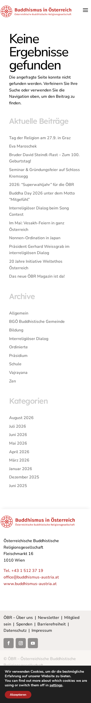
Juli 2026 (17, 426)
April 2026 (19, 452)
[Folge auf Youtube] (33, 643)
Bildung (16, 330)
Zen (12, 381)
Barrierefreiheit (51, 624)
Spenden (24, 624)
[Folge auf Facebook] (9, 643)
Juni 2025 (18, 486)
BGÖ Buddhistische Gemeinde (37, 321)
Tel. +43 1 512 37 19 (23, 570)
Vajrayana (18, 372)
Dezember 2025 (24, 477)
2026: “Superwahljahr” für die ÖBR (41, 184)
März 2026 (19, 460)
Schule (15, 364)
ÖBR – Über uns (18, 617)
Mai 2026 (18, 443)
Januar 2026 (20, 469)
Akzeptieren (18, 695)
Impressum (42, 630)
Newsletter (48, 617)
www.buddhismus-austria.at (30, 584)
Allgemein (18, 313)
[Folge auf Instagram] (21, 643)
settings (56, 685)
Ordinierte (18, 347)
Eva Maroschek (23, 146)
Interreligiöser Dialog (28, 339)
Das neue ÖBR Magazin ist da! (37, 276)
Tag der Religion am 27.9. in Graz (40, 138)
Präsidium (18, 355)
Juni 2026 (18, 435)
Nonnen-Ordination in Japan (34, 238)
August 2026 (21, 418)
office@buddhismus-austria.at (31, 577)
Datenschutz (15, 630)
